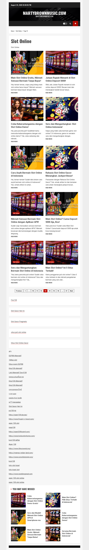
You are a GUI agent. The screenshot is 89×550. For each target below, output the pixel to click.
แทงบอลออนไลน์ (15, 389)
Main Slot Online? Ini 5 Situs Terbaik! (62, 253)
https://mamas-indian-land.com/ (21, 453)
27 (66, 291)
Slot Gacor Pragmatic (19, 322)
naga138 (12, 427)
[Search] (70, 24)
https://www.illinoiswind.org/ (20, 449)
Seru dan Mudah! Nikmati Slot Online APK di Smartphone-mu (18, 517)
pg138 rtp (12, 411)
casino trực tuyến (15, 398)
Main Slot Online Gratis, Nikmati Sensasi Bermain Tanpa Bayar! (27, 63)
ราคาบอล (12, 394)
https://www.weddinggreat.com (20, 474)
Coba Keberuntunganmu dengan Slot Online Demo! (27, 109)
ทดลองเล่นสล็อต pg (16, 377)
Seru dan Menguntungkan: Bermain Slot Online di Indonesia (27, 253)
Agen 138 (12, 444)
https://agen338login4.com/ (19, 432)
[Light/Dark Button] (65, 24)
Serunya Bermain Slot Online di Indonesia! (53, 534)
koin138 (12, 461)
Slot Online (16, 72)
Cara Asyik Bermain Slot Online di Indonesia (27, 158)
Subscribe (75, 23)
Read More (14, 93)
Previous (19, 291)
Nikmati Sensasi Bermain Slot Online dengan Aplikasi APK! (27, 204)
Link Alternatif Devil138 (18, 373)
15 (54, 291)
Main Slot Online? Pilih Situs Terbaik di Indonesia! (53, 500)
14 (49, 291)
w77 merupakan (15, 402)
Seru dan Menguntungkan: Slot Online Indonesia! (62, 109)
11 (37, 291)
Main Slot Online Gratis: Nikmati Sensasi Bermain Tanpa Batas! (18, 534)
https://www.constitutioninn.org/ (21, 457)
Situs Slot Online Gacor (19, 343)
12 (41, 291)
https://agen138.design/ (18, 415)
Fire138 (14, 300)
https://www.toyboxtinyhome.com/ (22, 436)
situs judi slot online (18, 332)
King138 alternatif (15, 368)
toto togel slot (14, 470)
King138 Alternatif (15, 381)
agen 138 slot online (16, 478)
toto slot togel (14, 465)
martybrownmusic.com (44, 13)
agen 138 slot (14, 423)
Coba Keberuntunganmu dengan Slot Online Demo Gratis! (18, 500)
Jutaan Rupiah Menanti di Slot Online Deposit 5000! (62, 63)
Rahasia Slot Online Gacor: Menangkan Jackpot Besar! (62, 158)
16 (58, 291)
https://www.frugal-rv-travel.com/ (21, 419)
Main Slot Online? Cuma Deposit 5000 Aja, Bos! (62, 204)
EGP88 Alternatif (15, 356)
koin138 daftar (14, 440)
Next (71, 291)
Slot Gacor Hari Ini (18, 311)
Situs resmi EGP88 (16, 364)
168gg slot (13, 360)
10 (33, 291)
